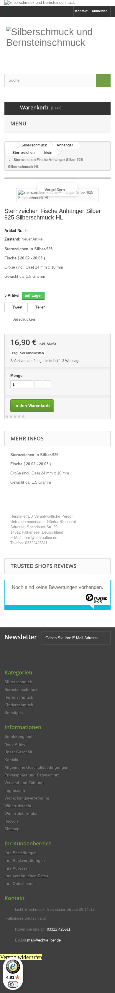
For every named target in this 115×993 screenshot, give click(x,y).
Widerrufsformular (21, 813)
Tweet (16, 307)
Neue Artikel (15, 744)
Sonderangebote (19, 736)
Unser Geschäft (18, 752)
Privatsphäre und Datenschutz (31, 775)
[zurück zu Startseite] (10, 145)
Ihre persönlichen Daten (26, 876)
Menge (16, 375)
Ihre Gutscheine (18, 883)
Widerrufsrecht (17, 806)
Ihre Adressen (17, 868)
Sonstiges (13, 713)
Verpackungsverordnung (26, 798)
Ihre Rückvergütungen (24, 860)
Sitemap (11, 829)
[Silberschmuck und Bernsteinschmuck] (57, 3)
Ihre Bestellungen (20, 853)
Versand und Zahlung (24, 783)
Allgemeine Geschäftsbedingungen (36, 767)
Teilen (39, 307)
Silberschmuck (18, 682)
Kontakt (81, 11)
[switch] (13, 984)
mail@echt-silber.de (44, 940)
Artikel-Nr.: (14, 230)
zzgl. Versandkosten (28, 353)
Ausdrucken (24, 319)
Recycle (11, 821)
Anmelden (100, 11)
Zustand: (12, 239)
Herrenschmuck (18, 697)
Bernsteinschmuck (21, 689)
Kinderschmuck (18, 705)
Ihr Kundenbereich (28, 843)
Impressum (14, 790)
